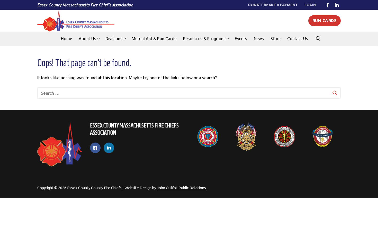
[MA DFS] (208, 136)
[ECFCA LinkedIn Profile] (109, 148)
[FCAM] (246, 136)
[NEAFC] (284, 136)
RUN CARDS (324, 20)
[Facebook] (327, 5)
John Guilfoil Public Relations (181, 188)
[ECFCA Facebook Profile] (95, 148)
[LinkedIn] (337, 5)
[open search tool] (318, 38)
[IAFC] (323, 136)
